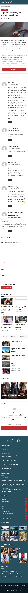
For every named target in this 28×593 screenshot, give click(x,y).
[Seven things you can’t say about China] (23, 555)
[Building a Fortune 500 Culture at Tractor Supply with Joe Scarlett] (14, 550)
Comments (23, 336)
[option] (14, 390)
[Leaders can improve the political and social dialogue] (6, 350)
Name (3, 262)
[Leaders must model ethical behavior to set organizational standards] (7, 319)
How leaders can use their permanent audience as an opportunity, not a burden (7, 309)
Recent (13, 336)
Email (3, 269)
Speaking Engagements (7, 513)
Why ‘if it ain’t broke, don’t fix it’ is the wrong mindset (20, 308)
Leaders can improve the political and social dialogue (18, 350)
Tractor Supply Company (18, 355)
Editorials (4, 508)
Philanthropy (5, 516)
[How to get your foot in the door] (5, 538)
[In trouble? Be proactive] (23, 538)
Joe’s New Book (15, 368)
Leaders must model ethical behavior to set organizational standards (7, 327)
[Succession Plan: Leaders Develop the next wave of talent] (14, 528)
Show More (14, 69)
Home (3, 6)
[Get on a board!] (14, 538)
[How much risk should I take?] (6, 364)
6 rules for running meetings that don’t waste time (20, 326)
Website (3, 275)
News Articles (5, 511)
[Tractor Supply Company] (6, 357)
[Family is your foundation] (5, 533)
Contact (20, 590)
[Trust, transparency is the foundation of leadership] (5, 528)
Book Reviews (5, 501)
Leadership (8, 6)
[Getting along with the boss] (14, 533)
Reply (10, 121)
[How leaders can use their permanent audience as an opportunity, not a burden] (7, 301)
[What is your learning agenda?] (14, 560)
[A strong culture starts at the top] (23, 560)
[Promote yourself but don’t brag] (23, 528)
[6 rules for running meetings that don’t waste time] (21, 319)
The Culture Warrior (6, 518)
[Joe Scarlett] (7, 2)
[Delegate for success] (6, 343)
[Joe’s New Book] (6, 371)
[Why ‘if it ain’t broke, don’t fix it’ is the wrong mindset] (21, 301)
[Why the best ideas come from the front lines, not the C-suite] (5, 560)
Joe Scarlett (24, 585)
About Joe (12, 588)
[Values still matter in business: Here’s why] (23, 533)
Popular (4, 336)
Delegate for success (17, 341)
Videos (3, 506)
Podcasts (4, 504)
